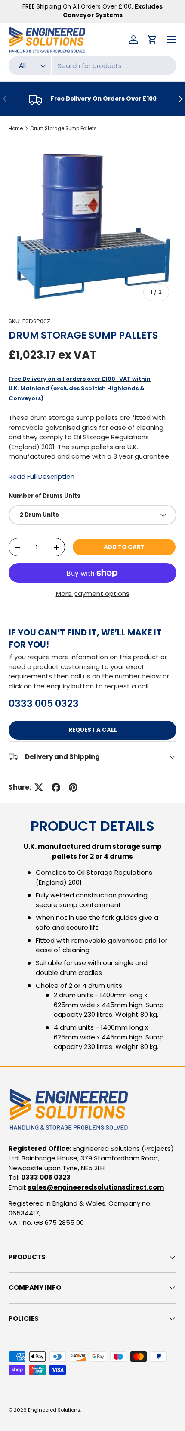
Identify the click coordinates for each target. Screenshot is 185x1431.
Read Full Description (41, 476)
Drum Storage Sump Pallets (64, 128)
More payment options (93, 593)
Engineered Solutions (54, 1409)
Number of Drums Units (44, 496)
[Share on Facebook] (56, 787)
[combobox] (92, 65)
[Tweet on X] (38, 787)
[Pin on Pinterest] (73, 787)
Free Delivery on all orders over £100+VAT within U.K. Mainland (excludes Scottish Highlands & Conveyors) (80, 388)
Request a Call (92, 730)
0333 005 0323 (44, 703)
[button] (152, 39)
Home (16, 128)
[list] (92, 224)
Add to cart (124, 547)
